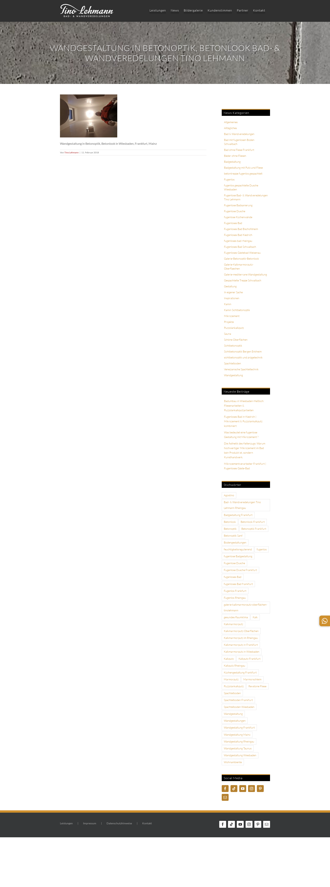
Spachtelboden (232, 363)
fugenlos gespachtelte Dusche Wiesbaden (241, 187)
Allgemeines (231, 122)
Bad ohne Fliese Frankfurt (239, 149)
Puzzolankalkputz (234, 327)
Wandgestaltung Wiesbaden (240, 755)
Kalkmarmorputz (233, 624)
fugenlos (262, 549)
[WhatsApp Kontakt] (324, 621)
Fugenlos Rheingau (235, 597)
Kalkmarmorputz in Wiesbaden (241, 651)
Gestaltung (230, 286)
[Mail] (225, 797)
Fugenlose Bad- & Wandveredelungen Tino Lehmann (246, 197)
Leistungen (66, 823)
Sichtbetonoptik (233, 345)
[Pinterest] (260, 788)
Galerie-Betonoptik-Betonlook (241, 258)
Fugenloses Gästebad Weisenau (242, 252)
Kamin (227, 304)
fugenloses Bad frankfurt (238, 584)
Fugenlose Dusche (234, 211)
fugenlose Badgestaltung (238, 556)
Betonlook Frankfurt (253, 521)
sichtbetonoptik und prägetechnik (243, 357)
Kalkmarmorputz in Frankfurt (241, 644)
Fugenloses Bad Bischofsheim (241, 229)
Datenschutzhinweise (119, 823)
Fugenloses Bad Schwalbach (240, 246)
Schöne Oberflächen (235, 339)
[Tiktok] (234, 788)
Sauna (227, 333)
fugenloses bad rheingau (238, 240)
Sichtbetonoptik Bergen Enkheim (243, 351)
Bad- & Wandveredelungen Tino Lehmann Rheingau (242, 504)
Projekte (229, 321)
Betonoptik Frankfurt (253, 528)
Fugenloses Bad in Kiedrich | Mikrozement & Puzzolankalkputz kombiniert (243, 421)
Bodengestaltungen (235, 542)
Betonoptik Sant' (233, 535)
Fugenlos (229, 179)
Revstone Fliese (257, 686)
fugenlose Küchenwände (238, 217)
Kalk (255, 617)
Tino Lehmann (71, 152)
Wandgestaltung (233, 375)
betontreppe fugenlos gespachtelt (243, 173)
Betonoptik (230, 528)
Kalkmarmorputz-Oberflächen (241, 631)
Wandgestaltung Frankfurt (239, 727)
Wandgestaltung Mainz (237, 734)
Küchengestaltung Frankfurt (240, 672)
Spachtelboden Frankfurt (238, 700)
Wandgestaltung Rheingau (239, 741)
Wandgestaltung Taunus (238, 748)
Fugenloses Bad (233, 223)
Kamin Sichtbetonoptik (237, 310)
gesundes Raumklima (236, 617)
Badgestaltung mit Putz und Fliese (243, 167)
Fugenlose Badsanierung (238, 205)
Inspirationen (231, 298)
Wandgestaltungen (235, 720)
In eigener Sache (233, 292)
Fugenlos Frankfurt (235, 590)
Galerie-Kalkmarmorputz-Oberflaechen (238, 266)
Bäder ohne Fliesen (235, 155)
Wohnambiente (233, 762)
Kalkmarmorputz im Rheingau (241, 637)
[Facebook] (225, 788)
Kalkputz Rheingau (234, 665)
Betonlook (230, 521)
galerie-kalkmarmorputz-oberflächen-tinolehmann (245, 607)
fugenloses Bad (232, 576)
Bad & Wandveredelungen (239, 134)
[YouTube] (242, 788)
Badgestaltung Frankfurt (238, 515)
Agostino (229, 495)
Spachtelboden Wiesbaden (239, 706)
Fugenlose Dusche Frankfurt (240, 570)
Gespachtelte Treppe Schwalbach (242, 280)
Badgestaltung (232, 161)
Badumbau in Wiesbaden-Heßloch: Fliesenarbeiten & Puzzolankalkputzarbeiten (244, 405)
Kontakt (147, 823)
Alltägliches (230, 128)
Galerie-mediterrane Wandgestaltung (245, 274)
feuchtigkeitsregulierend (238, 549)
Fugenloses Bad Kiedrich (238, 234)
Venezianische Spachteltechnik (241, 369)
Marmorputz (231, 679)
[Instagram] (251, 788)
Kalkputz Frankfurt (249, 658)
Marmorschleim (252, 679)
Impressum (89, 823)
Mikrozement (231, 316)
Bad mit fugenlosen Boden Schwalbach (239, 141)
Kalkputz (229, 658)
